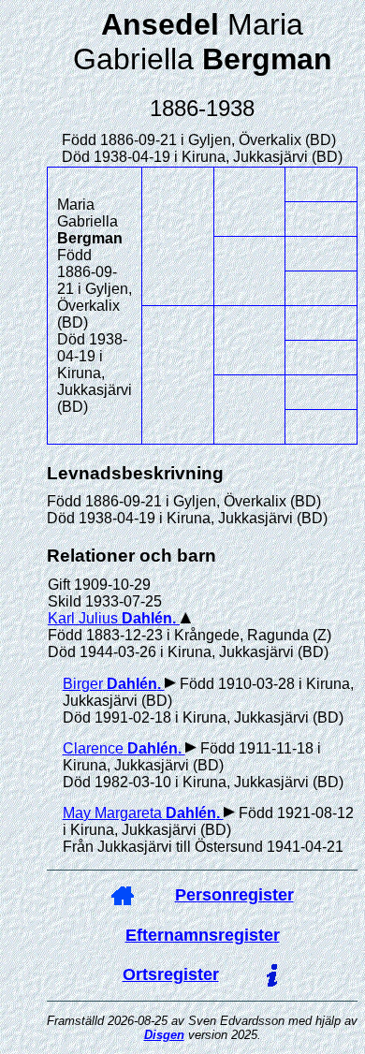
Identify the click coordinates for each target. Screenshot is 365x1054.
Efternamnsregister (202, 935)
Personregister (234, 895)
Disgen (164, 1035)
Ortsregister (171, 974)
